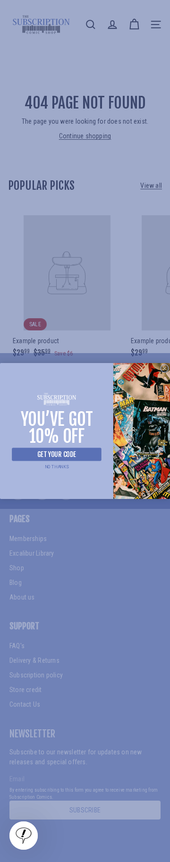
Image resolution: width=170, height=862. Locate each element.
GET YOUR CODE (56, 454)
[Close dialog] (165, 368)
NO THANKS (57, 467)
